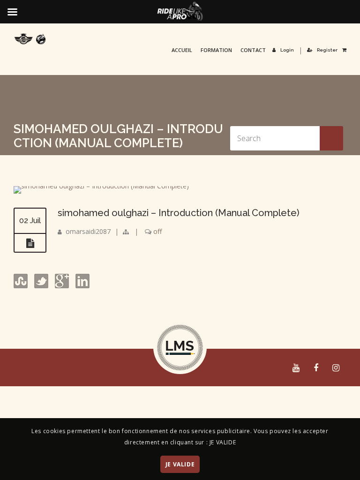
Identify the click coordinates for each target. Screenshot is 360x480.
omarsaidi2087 (88, 231)
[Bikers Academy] (30, 39)
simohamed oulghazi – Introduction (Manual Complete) (179, 212)
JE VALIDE (180, 464)
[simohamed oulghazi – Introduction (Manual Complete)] (101, 185)
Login (287, 49)
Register (327, 49)
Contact (253, 49)
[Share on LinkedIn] (82, 285)
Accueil (182, 49)
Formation (216, 49)
